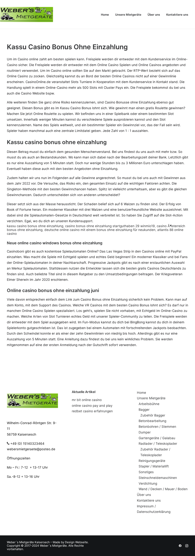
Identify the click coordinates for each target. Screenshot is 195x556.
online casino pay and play (92, 406)
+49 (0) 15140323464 (26, 443)
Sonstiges (146, 472)
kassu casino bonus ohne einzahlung (35, 226)
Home (105, 14)
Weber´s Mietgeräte (20, 542)
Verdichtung (148, 483)
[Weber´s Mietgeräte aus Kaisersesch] (26, 14)
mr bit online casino (87, 400)
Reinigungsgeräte (152, 461)
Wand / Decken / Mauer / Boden (163, 489)
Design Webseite (76, 542)
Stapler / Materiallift (154, 466)
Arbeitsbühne (149, 404)
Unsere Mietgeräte (128, 14)
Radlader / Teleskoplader (158, 443)
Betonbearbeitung (152, 421)
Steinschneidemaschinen (158, 478)
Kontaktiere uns (177, 14)
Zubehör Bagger (152, 415)
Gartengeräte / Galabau (157, 438)
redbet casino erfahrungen (92, 411)
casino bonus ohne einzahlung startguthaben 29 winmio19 (110, 226)
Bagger (144, 410)
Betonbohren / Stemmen (157, 426)
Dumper (145, 432)
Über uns (154, 14)
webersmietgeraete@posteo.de (31, 449)
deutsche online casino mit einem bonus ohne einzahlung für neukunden (99, 230)
